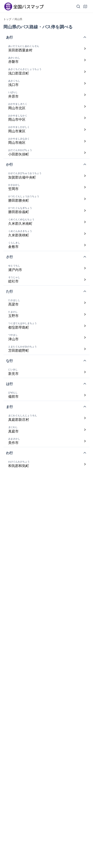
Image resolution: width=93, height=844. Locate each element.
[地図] (85, 6)
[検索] (78, 6)
